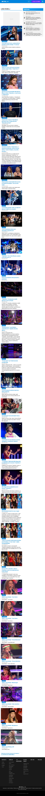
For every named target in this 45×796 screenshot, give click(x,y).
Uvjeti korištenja (10, 788)
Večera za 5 (25, 773)
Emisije (3, 765)
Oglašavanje (22, 788)
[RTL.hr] (5, 1)
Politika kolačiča (28, 788)
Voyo (3, 766)
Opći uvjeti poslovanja (22, 789)
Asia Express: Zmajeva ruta (11, 772)
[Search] (42, 1)
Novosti (4, 759)
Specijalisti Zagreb (11, 767)
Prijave (40, 759)
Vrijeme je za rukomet (26, 764)
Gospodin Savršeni (11, 776)
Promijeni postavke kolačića (37, 788)
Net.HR (32, 759)
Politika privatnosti (16, 788)
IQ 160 (10, 769)
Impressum (5, 788)
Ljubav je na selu (25, 771)
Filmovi (3, 763)
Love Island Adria (11, 763)
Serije (3, 762)
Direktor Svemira (10, 780)
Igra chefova (11, 765)
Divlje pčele (11, 778)
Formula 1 (11, 782)
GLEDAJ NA (35, 1)
